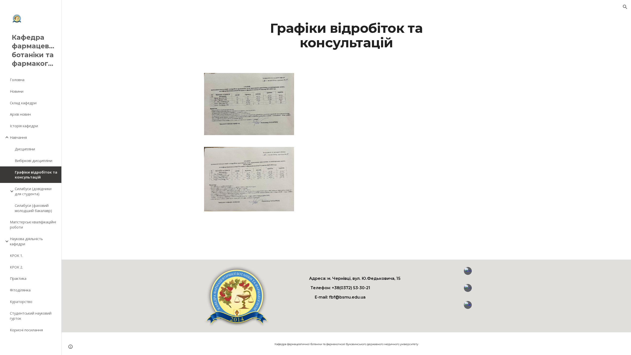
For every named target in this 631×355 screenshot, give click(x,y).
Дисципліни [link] (25, 148)
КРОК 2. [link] (16, 267)
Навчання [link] (18, 137)
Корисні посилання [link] (26, 329)
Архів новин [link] (20, 114)
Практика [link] (18, 278)
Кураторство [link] (21, 301)
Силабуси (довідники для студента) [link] (33, 191)
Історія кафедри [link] (24, 125)
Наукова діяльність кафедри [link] (26, 241)
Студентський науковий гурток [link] (31, 316)
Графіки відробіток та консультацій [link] (36, 175)
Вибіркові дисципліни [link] (33, 160)
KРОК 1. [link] (16, 255)
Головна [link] (17, 79)
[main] (346, 35)
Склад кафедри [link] (23, 102)
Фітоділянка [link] (20, 289)
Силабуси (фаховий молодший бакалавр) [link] (33, 208)
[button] (625, 7)
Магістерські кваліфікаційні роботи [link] (33, 224)
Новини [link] (16, 91)
